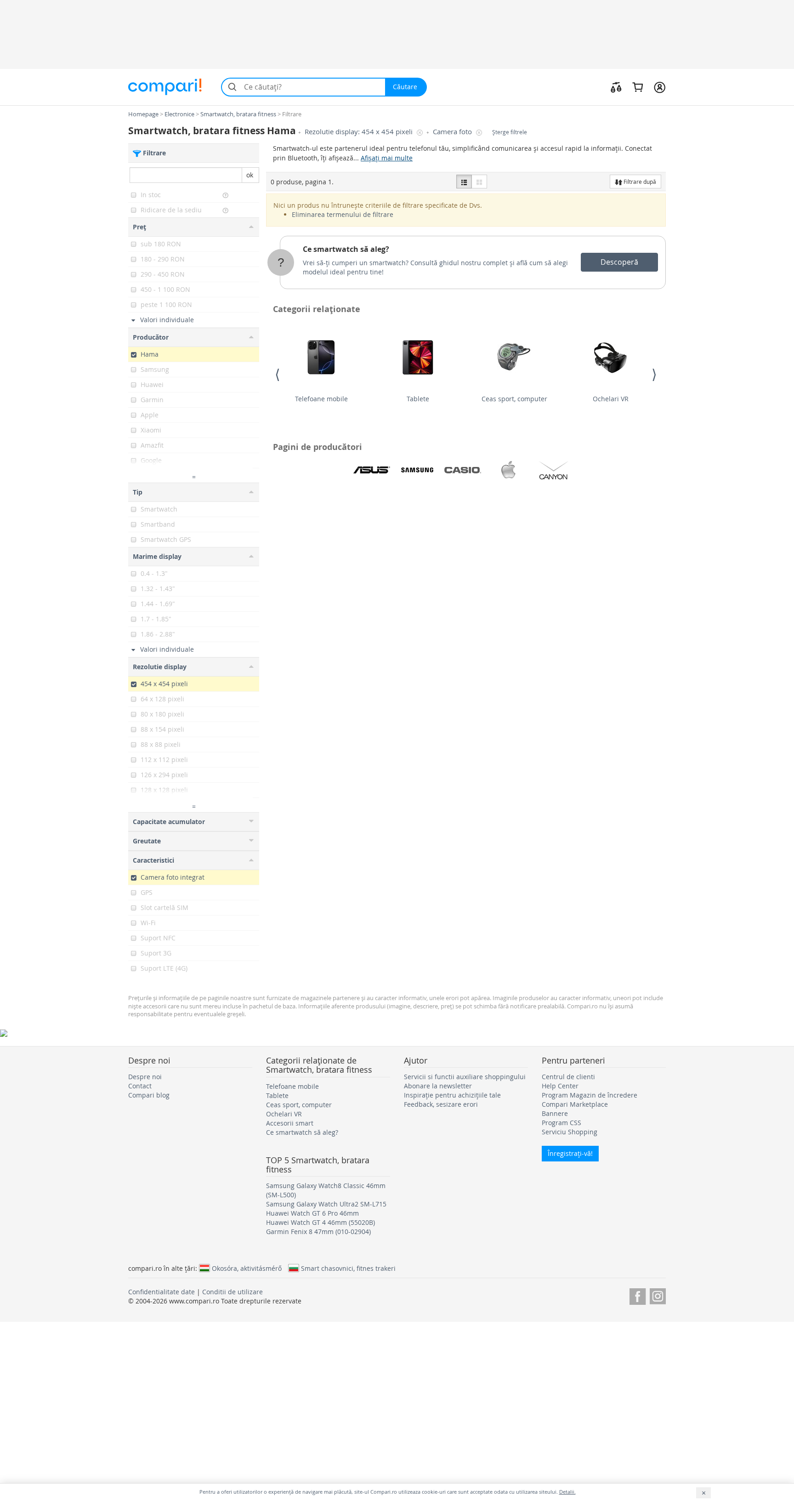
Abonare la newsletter (438, 1085)
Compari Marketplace (575, 1104)
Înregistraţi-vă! (570, 1153)
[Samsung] (417, 470)
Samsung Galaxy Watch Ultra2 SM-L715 (326, 1204)
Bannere (555, 1113)
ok (249, 175)
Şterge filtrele (509, 132)
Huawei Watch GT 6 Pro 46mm (312, 1213)
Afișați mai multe (387, 158)
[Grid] (479, 181)
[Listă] (464, 181)
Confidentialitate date (161, 1291)
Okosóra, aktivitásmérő (247, 1268)
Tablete (418, 398)
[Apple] (508, 470)
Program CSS (561, 1122)
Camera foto (453, 131)
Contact (140, 1085)
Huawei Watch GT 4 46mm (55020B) (320, 1222)
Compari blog (149, 1095)
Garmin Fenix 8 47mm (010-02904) (318, 1231)
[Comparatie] (616, 87)
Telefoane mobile (321, 398)
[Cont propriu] (659, 87)
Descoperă (619, 262)
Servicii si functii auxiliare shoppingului (465, 1076)
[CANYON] (553, 470)
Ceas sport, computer (514, 398)
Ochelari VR (611, 398)
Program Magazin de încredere (589, 1095)
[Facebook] (638, 1295)
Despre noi (145, 1076)
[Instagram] (658, 1295)
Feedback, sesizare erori (441, 1104)
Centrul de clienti (568, 1076)
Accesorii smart (289, 1123)
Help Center (560, 1085)
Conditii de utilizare (232, 1291)
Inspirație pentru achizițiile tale (452, 1095)
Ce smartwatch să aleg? (346, 249)
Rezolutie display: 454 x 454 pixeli (359, 131)
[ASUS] (371, 470)
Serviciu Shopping (569, 1131)
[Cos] (637, 87)
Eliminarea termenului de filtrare (342, 214)
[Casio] (462, 470)
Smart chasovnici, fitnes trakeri (348, 1268)
